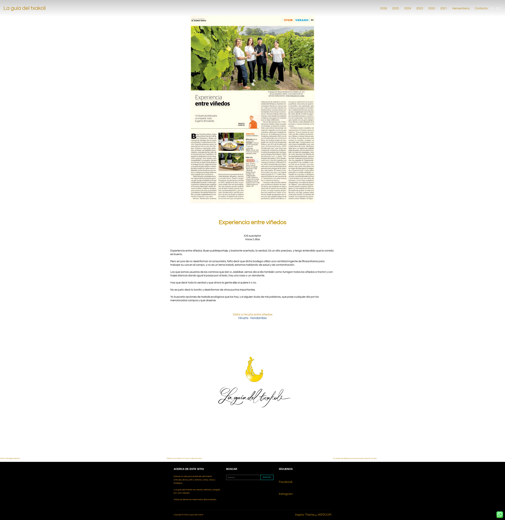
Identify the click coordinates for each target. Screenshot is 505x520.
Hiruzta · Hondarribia (252, 318)
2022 (431, 8)
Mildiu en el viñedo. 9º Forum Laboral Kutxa (184, 458)
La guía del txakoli (24, 8)
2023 (419, 8)
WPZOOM (324, 514)
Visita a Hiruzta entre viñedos (252, 314)
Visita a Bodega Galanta (10, 458)
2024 (407, 8)
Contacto (481, 8)
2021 (443, 8)
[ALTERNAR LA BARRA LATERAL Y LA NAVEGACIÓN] (499, 8)
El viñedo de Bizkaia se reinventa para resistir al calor (355, 458)
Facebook (286, 482)
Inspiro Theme (304, 514)
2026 (383, 8)
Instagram (286, 494)
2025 (395, 8)
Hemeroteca (460, 8)
